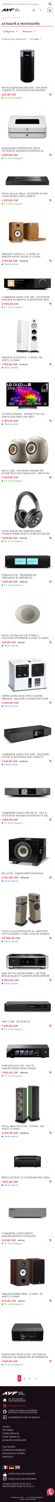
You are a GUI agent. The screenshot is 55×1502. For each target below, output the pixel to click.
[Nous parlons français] (5, 1467)
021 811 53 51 (28, 1486)
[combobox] (15, 38)
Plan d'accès (8, 1446)
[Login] (33, 10)
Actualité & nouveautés (11, 17)
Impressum (7, 1456)
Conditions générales (14, 1449)
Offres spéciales (10, 1433)
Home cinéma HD (11, 1436)
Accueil (6, 1426)
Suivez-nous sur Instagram (22, 1478)
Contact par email (17, 1405)
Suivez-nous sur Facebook (21, 1473)
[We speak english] (17, 1467)
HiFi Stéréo (7, 1429)
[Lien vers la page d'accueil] (12, 6)
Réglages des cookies (13, 1453)
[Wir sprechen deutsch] (11, 1467)
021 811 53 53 (25, 1483)
